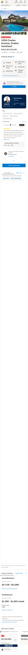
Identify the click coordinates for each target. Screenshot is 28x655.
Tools (24, 5)
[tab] (8, 172)
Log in (25, 2)
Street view (6, 178)
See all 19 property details (10, 75)
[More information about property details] (13, 57)
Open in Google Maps (16, 178)
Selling (18, 5)
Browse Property (5, 5)
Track (15, 86)
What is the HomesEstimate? (10, 588)
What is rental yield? (7, 610)
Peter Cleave (7, 649)
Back (5, 8)
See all (24, 121)
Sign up (20, 2)
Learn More (11, 156)
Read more (7, 139)
